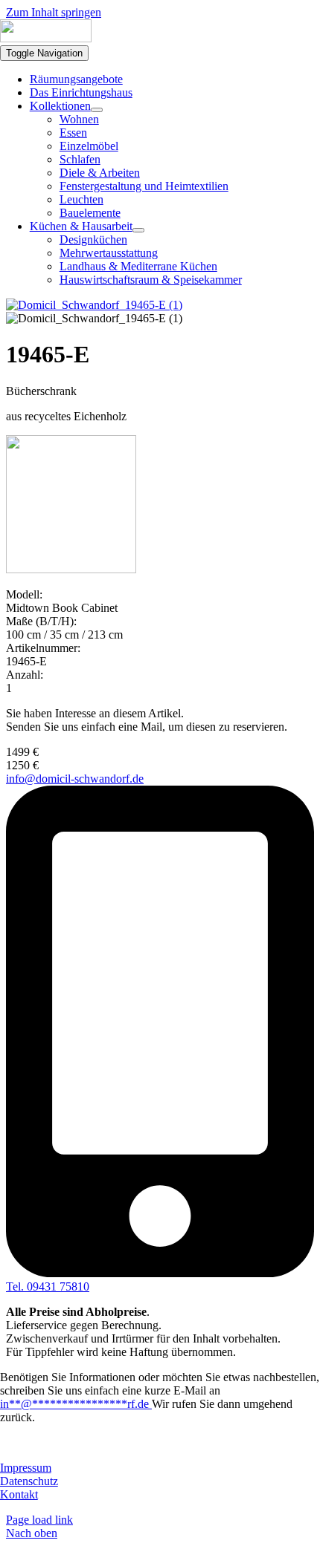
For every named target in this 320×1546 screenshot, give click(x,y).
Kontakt (19, 1494)
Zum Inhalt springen (53, 12)
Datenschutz (29, 1481)
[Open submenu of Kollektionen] (97, 110)
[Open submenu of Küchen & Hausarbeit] (138, 230)
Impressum (25, 1467)
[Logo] (46, 38)
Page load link (39, 1519)
